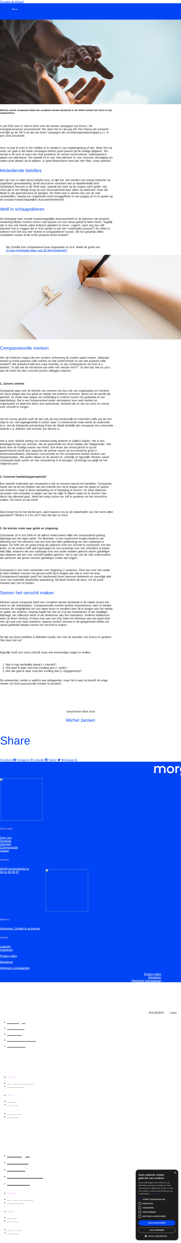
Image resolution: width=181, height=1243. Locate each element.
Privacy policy (8, 955)
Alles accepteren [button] (157, 1223)
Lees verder (155, 1194)
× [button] (175, 1173)
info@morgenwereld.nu (14, 868)
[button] (157, 1236)
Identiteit (5, 844)
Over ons (6, 837)
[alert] (157, 1205)
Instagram (6, 949)
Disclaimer (6, 961)
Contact (173, 1012)
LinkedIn (5, 946)
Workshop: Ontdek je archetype (20, 928)
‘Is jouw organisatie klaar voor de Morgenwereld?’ (37, 250)
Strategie (5, 840)
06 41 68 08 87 (9, 872)
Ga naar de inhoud (11, 1)
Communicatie (9, 847)
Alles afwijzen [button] (157, 1230)
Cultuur (4, 850)
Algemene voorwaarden (15, 968)
